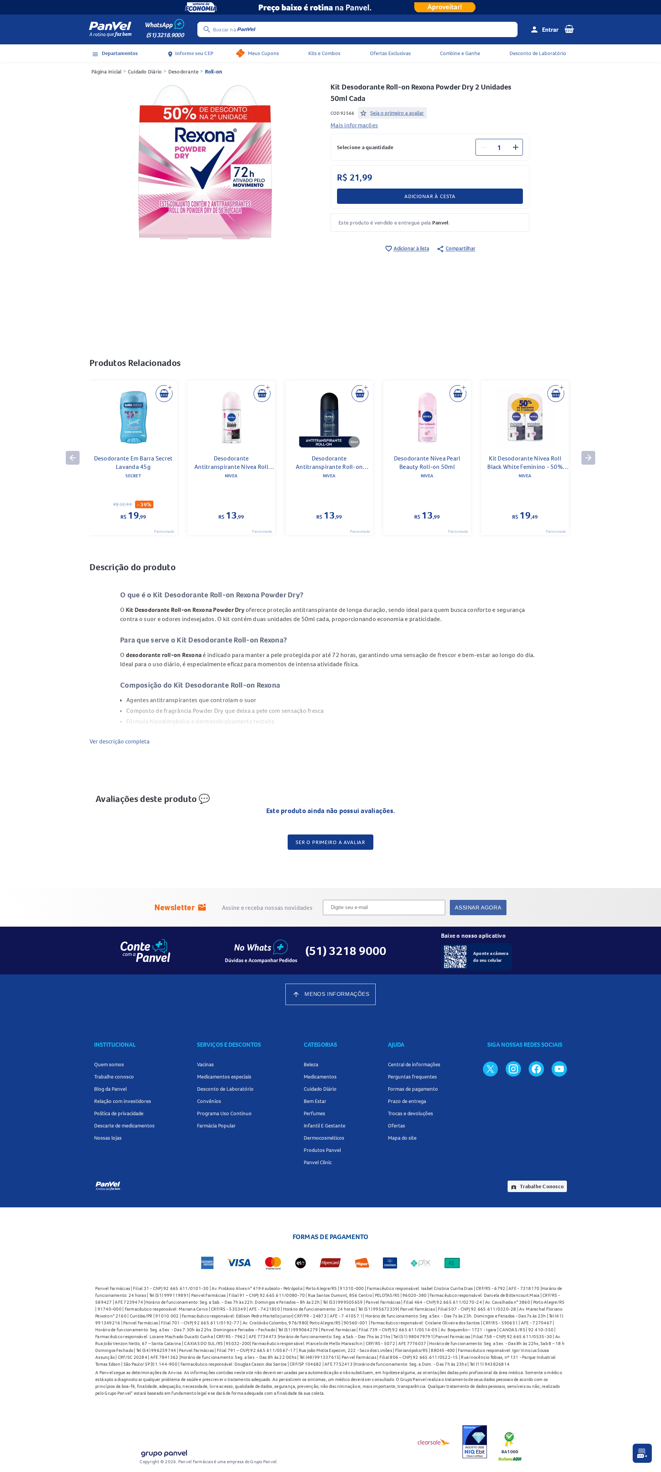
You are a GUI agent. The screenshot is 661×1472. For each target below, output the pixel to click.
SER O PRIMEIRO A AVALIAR (330, 842)
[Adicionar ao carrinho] (164, 393)
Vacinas (205, 1064)
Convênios (209, 1101)
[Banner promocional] (330, 7)
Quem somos (109, 1064)
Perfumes (314, 1113)
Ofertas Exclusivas (390, 53)
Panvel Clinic (318, 1162)
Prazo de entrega (407, 1101)
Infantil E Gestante (324, 1125)
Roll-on (214, 71)
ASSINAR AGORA (478, 907)
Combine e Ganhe (460, 53)
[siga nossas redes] (490, 1068)
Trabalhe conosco (114, 1076)
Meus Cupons (263, 53)
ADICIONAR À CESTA (430, 196)
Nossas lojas (108, 1137)
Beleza (311, 1064)
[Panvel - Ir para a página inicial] (110, 29)
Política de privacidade (118, 1113)
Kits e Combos (324, 53)
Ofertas (396, 1125)
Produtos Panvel (322, 1150)
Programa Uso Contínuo (224, 1113)
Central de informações (414, 1064)
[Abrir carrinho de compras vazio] (569, 28)
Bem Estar (315, 1101)
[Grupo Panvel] (164, 1452)
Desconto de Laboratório (538, 53)
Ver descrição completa (120, 741)
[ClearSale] (434, 1441)
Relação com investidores (122, 1101)
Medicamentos (320, 1076)
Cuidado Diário (145, 71)
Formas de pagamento (413, 1088)
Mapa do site (402, 1137)
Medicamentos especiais (224, 1076)
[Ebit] (474, 1441)
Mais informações (354, 125)
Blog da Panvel (110, 1088)
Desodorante (183, 71)
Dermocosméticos (324, 1137)
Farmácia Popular (216, 1125)
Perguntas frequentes (412, 1076)
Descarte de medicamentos (124, 1125)
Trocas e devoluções (410, 1113)
